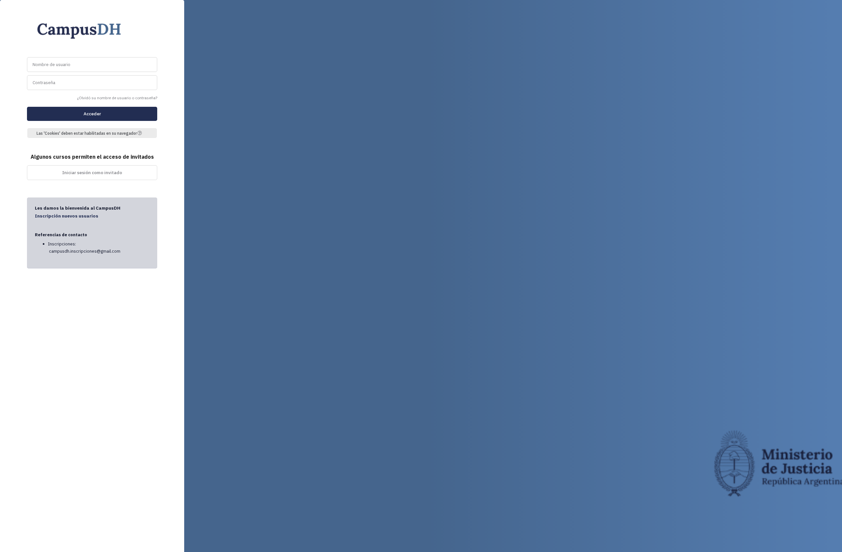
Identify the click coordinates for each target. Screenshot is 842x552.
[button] (142, 133)
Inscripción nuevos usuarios (66, 216)
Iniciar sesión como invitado (92, 172)
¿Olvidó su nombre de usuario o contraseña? (117, 97)
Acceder (92, 114)
